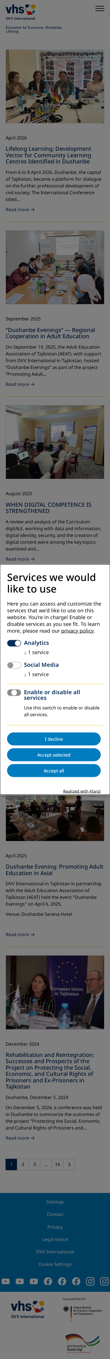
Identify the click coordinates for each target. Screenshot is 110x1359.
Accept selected (54, 754)
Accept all (54, 770)
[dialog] (55, 679)
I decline (54, 739)
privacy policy (77, 630)
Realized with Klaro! (82, 791)
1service (36, 652)
